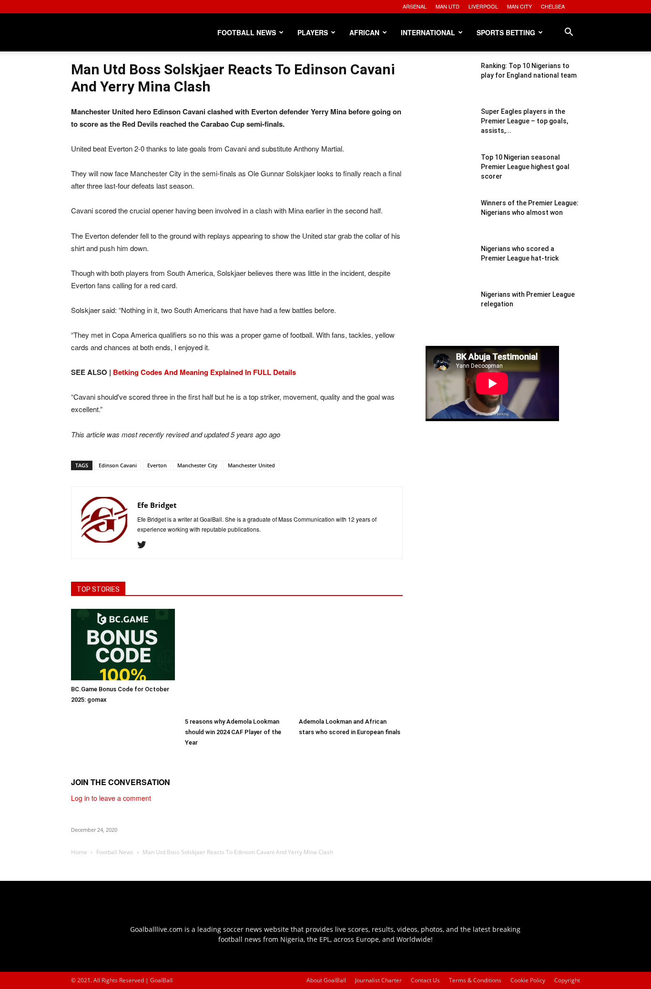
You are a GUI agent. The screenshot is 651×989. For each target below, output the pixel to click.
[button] (568, 33)
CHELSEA (553, 6)
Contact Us (425, 980)
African (364, 32)
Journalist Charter (378, 980)
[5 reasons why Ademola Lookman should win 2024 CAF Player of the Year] (237, 661)
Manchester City (197, 465)
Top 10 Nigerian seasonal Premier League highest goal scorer (525, 166)
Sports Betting (506, 32)
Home (79, 852)
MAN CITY (519, 6)
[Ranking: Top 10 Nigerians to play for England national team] (449, 85)
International (428, 32)
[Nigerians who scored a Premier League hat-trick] (449, 268)
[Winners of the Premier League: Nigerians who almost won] (449, 222)
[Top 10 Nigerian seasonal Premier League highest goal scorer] (449, 176)
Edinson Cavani (118, 465)
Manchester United (251, 465)
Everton (157, 465)
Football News (246, 32)
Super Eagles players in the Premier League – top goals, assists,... (524, 121)
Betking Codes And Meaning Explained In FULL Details (204, 372)
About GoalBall (326, 980)
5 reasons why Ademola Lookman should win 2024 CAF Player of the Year (233, 732)
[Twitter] (145, 545)
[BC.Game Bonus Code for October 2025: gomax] (123, 644)
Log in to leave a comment (111, 798)
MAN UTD (447, 6)
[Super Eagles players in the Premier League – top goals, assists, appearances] (449, 130)
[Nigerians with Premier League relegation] (449, 313)
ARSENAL (415, 6)
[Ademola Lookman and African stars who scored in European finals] (351, 661)
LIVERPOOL (483, 6)
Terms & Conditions (475, 980)
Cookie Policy (527, 980)
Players (312, 32)
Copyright (567, 980)
